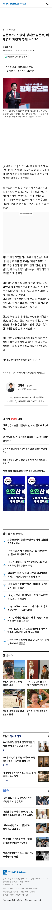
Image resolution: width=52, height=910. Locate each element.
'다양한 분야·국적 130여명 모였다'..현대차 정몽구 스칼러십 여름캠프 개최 (26, 397)
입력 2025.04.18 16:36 (23, 50)
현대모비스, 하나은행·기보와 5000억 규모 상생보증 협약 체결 (26, 401)
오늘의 (12, 736)
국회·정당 (12, 30)
